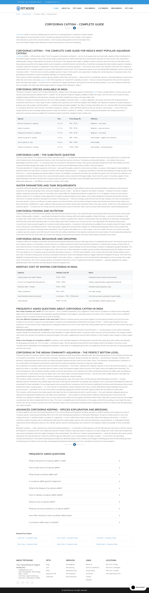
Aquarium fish (26, 14)
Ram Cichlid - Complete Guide (67, 538)
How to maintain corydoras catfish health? (74, 494)
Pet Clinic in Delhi (112, 564)
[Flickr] (124, 2)
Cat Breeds (103, 8)
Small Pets (49, 577)
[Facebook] (110, 2)
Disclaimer (89, 574)
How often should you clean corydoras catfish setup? (74, 515)
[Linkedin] (120, 2)
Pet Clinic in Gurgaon (113, 567)
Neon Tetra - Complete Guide (67, 544)
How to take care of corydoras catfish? (74, 467)
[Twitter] (114, 2)
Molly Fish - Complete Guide (27, 538)
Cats (47, 567)
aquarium (44, 80)
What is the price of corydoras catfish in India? (74, 460)
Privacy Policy (90, 571)
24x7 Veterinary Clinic (113, 574)
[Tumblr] (127, 2)
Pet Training (70, 567)
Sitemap (89, 580)
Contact (88, 577)
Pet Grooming (70, 574)
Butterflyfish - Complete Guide (107, 544)
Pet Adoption (70, 564)
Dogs (48, 564)
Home (56, 8)
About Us (66, 8)
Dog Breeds (90, 8)
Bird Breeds (116, 8)
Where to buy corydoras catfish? (74, 501)
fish (94, 92)
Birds (48, 571)
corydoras (19, 34)
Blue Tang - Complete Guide (27, 544)
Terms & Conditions (92, 567)
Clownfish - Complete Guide (106, 538)
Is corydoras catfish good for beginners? (74, 481)
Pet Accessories (71, 577)
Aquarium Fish (51, 574)
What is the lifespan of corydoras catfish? (74, 488)
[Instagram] (131, 2)
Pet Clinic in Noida (112, 571)
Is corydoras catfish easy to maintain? (74, 522)
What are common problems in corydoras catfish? (74, 508)
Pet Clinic (77, 8)
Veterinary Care (71, 571)
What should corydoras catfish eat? (74, 474)
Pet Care (129, 8)
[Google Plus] (117, 2)
